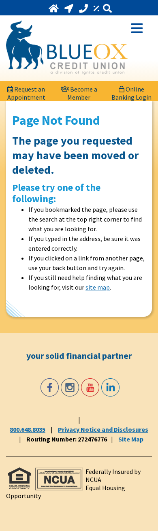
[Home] (54, 8)
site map (97, 287)
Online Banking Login (131, 91)
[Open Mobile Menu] (137, 27)
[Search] (107, 8)
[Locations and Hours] (69, 8)
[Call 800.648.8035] (84, 8)
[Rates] (97, 8)
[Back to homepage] (67, 47)
